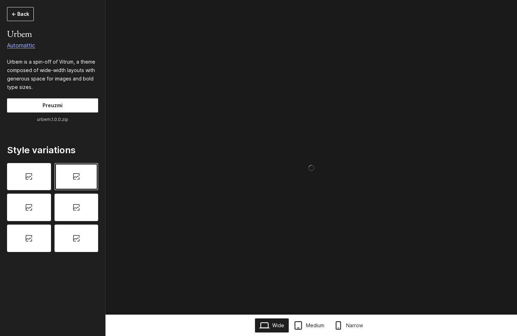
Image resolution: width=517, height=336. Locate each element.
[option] (29, 176)
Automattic (21, 45)
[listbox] (52, 207)
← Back (20, 14)
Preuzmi (53, 105)
